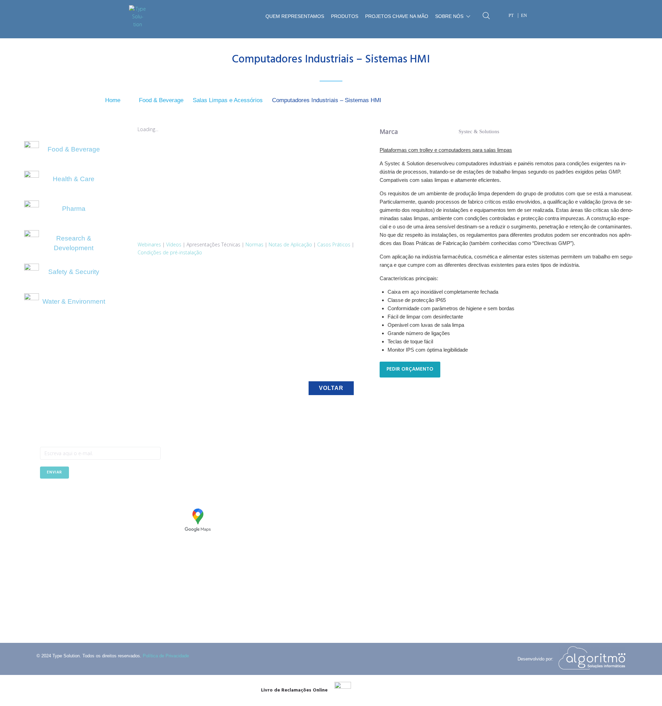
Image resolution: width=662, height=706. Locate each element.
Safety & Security (73, 271)
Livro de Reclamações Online (294, 690)
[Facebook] (45, 495)
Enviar (54, 472)
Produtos (344, 16)
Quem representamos (294, 16)
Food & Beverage (161, 100)
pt (511, 15)
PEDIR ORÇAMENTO (410, 369)
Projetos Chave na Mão (396, 16)
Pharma (74, 208)
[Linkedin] (61, 495)
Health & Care (73, 179)
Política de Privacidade (166, 655)
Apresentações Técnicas (213, 244)
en (524, 15)
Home (112, 100)
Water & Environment (73, 301)
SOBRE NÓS (449, 16)
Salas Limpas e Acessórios (228, 100)
